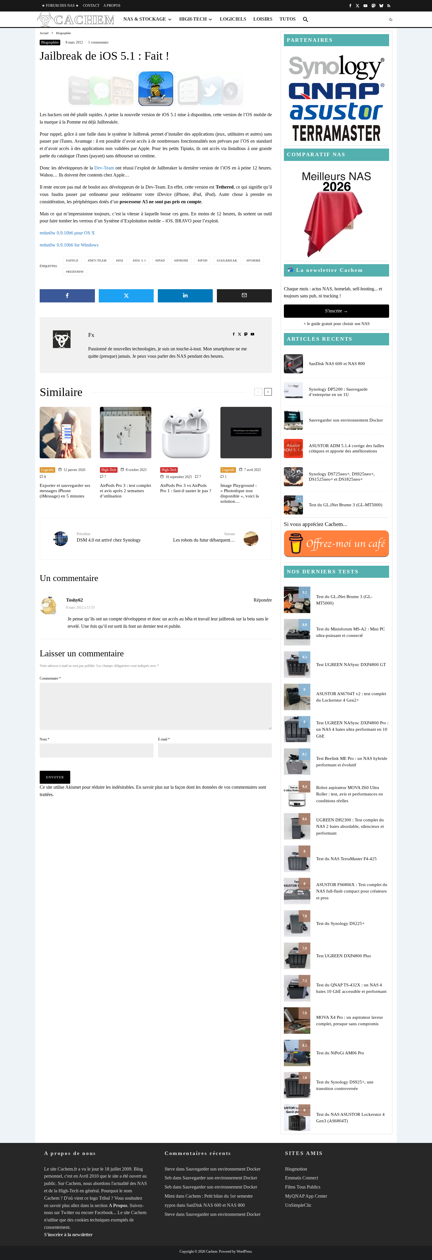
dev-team (98, 260)
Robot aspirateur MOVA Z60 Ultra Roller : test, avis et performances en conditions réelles (349, 794)
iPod (203, 260)
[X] (357, 6)
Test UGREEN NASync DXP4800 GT (351, 664)
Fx (91, 335)
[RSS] (388, 6)
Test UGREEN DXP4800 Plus (343, 955)
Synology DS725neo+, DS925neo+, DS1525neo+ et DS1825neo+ (342, 477)
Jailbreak (228, 260)
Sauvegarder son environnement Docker (346, 420)
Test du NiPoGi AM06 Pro (340, 1053)
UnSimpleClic (298, 1205)
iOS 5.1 (140, 260)
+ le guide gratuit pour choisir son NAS (337, 324)
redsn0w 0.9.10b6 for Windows (69, 244)
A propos (111, 6)
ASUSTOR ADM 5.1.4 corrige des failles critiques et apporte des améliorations (346, 448)
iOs (120, 260)
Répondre (263, 599)
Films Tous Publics (302, 1186)
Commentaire (50, 678)
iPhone (182, 260)
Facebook (104, 1212)
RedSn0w (76, 271)
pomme (254, 260)
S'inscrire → (336, 310)
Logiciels (233, 18)
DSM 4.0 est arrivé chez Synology (109, 537)
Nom (44, 739)
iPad (161, 260)
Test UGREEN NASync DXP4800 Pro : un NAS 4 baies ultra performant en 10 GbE (352, 729)
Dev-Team (104, 167)
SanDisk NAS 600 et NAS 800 (337, 363)
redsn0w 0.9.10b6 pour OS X (67, 232)
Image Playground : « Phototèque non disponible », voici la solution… (239, 493)
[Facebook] (350, 6)
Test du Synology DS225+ (340, 923)
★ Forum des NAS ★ (60, 6)
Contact (91, 6)
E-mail (164, 739)
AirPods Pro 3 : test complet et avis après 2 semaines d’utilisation (125, 490)
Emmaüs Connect (301, 1178)
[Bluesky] (381, 6)
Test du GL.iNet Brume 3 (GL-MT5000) (345, 504)
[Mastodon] (373, 6)
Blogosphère (50, 42)
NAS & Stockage (144, 18)
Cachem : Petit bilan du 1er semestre (219, 1196)
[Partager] (67, 295)
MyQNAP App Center (306, 1196)
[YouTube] (365, 6)
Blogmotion (296, 1168)
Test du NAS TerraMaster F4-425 (346, 858)
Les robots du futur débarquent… (204, 537)
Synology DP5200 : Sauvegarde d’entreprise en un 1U (338, 392)
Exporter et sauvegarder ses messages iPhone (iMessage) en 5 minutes (65, 490)
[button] (305, 19)
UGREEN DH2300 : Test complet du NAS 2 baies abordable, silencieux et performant (350, 826)
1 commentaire (98, 42)
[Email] (244, 295)
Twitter (67, 1212)
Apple (73, 260)
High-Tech (193, 18)
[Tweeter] (126, 295)
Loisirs (262, 18)
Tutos (287, 18)
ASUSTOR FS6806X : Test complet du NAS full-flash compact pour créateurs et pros (351, 891)
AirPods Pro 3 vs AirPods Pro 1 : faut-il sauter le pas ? (185, 488)
